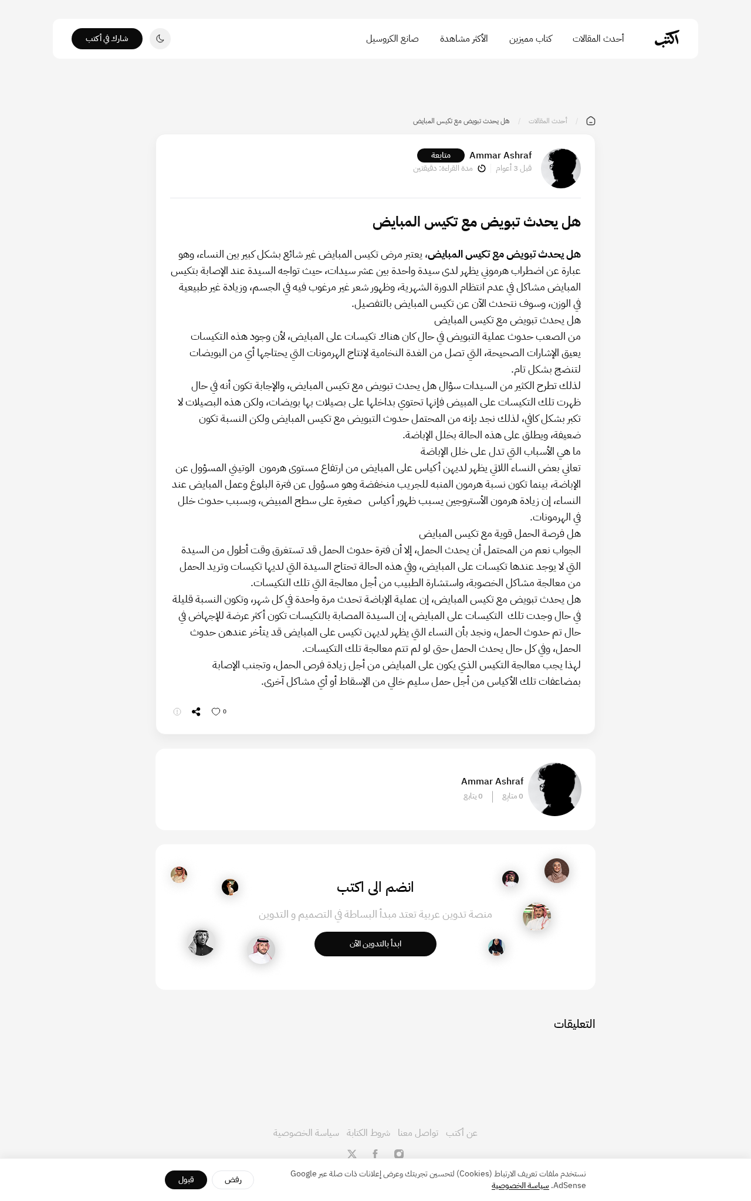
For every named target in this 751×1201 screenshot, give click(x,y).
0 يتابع (473, 796)
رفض (233, 1179)
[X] (352, 1154)
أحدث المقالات (598, 39)
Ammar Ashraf (500, 155)
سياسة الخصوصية (306, 1133)
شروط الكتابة (368, 1133)
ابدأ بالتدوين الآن (375, 944)
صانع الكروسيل (392, 39)
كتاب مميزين (530, 39)
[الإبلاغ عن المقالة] (177, 712)
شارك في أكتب (107, 38)
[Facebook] (375, 1154)
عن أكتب (462, 1133)
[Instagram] (399, 1154)
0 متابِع (512, 796)
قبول (186, 1179)
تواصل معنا (418, 1133)
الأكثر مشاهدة (464, 39)
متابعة (441, 155)
